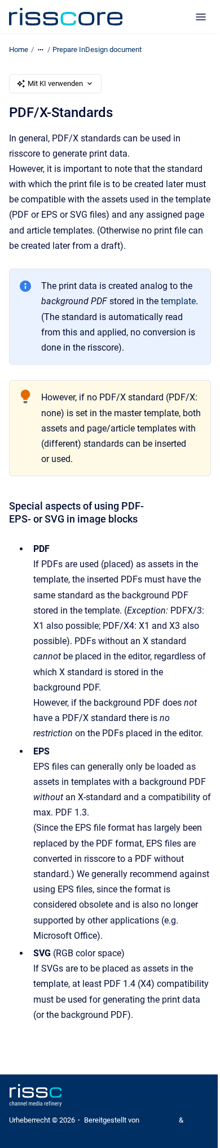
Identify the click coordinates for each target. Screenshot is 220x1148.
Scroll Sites (159, 1120)
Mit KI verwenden (55, 83)
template (178, 301)
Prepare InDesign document (97, 49)
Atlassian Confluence (43, 1132)
